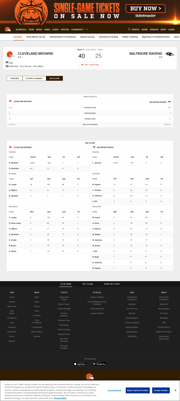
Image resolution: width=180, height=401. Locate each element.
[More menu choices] (87, 29)
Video (37, 302)
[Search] (129, 29)
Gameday (132, 304)
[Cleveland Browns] (90, 377)
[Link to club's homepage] (7, 29)
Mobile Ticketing (64, 329)
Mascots (132, 313)
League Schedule (97, 313)
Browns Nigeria (164, 309)
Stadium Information (164, 332)
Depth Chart (11, 306)
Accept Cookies (161, 390)
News (37, 297)
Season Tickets (64, 304)
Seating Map (64, 325)
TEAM (12, 292)
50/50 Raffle (132, 336)
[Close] (175, 390)
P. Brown (12, 246)
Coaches (12, 302)
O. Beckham (14, 168)
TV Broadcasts (36, 327)
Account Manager (64, 309)
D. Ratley (12, 251)
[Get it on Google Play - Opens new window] (99, 365)
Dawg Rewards (132, 332)
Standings (12, 327)
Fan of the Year (132, 309)
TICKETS (64, 292)
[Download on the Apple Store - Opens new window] (80, 364)
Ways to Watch (36, 332)
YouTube (37, 336)
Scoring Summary (34, 78)
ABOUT (164, 292)
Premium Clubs (64, 320)
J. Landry (12, 217)
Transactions (12, 318)
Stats (12, 323)
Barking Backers (132, 327)
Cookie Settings (114, 390)
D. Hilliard (13, 190)
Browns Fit (164, 304)
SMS (164, 323)
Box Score (54, 78)
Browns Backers (132, 318)
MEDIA (36, 292)
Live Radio (37, 315)
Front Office (11, 332)
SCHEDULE (97, 292)
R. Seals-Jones (15, 223)
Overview (14, 78)
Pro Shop (163, 313)
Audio (37, 311)
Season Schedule (97, 297)
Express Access (64, 334)
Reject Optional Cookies (137, 390)
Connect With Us (164, 327)
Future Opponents (97, 309)
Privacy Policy (60, 398)
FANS (132, 292)
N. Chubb (12, 185)
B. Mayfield (13, 163)
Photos (37, 306)
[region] (90, 390)
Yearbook (11, 341)
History (11, 336)
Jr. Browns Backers (132, 323)
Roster (11, 297)
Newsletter (164, 318)
